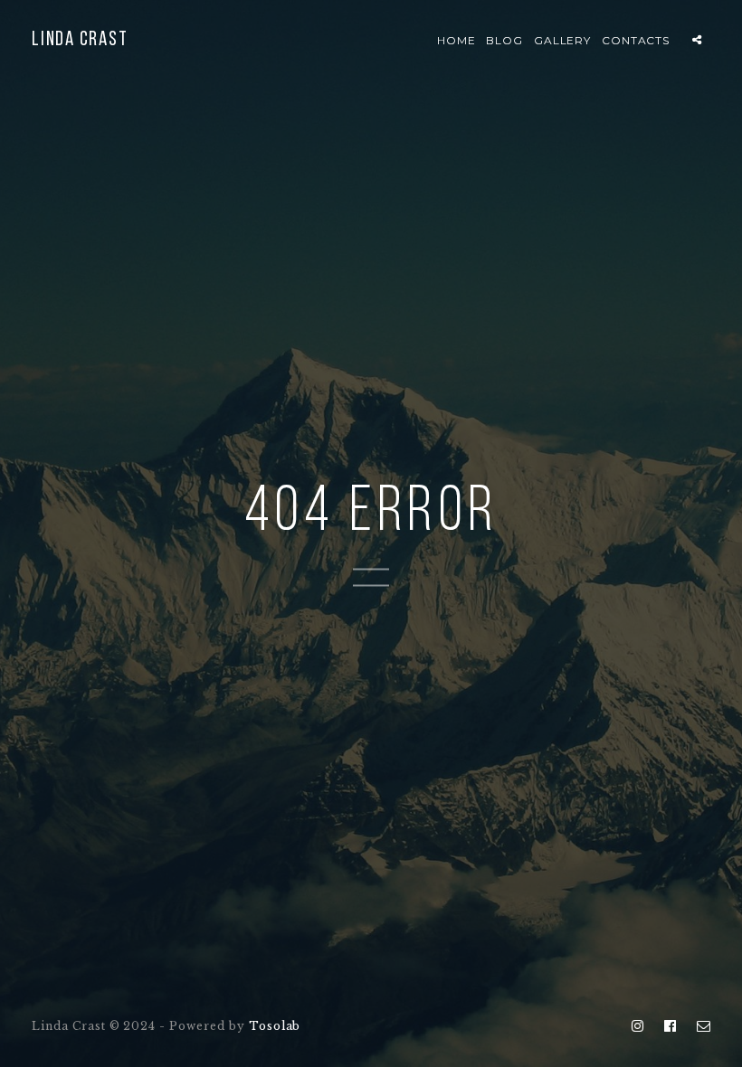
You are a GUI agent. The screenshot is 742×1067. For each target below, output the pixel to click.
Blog (504, 40)
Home (456, 40)
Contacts (636, 40)
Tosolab (275, 1026)
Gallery (563, 40)
